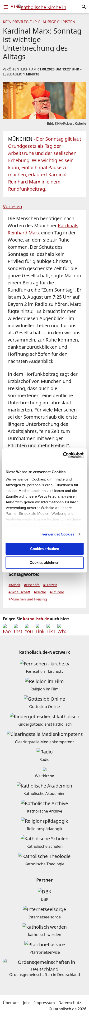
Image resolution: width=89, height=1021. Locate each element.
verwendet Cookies (58, 534)
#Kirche (40, 592)
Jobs (27, 1002)
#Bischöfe (32, 585)
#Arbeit (14, 585)
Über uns (11, 1002)
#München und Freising (28, 599)
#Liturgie (57, 592)
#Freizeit (50, 585)
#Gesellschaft (19, 592)
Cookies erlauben (44, 549)
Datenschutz (69, 1002)
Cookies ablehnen (44, 563)
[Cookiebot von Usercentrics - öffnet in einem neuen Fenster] (63, 455)
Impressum (44, 1002)
